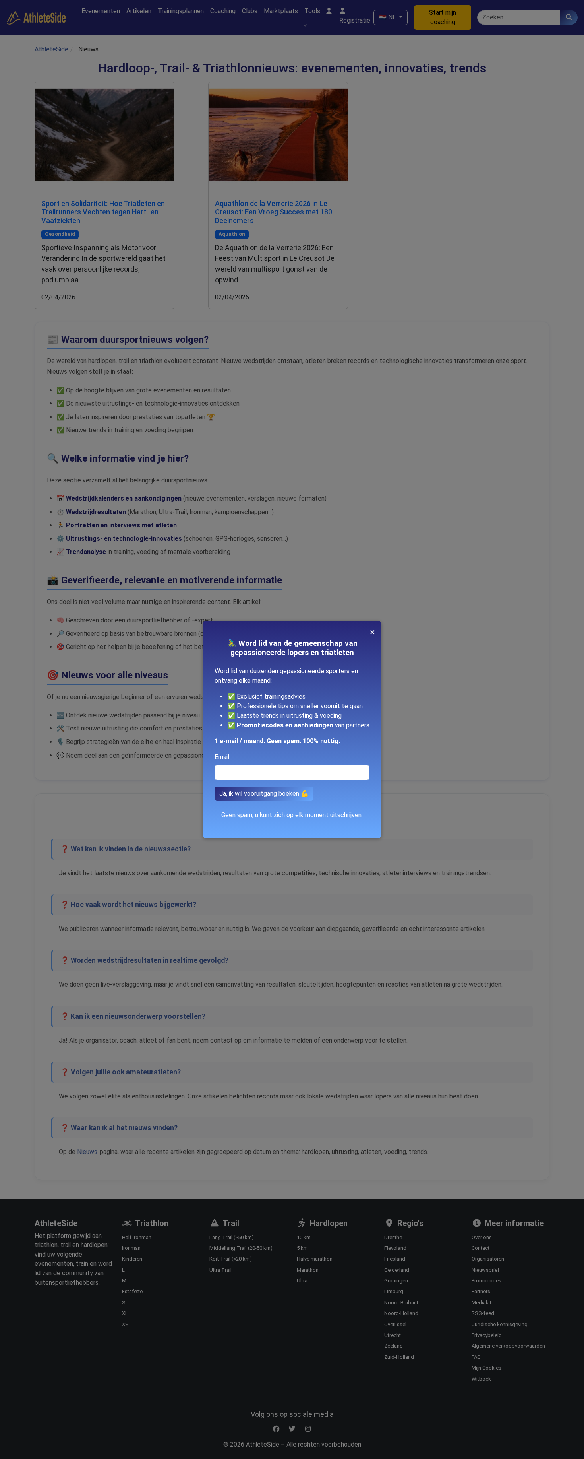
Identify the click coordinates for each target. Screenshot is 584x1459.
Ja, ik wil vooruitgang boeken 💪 (264, 793)
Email (222, 757)
